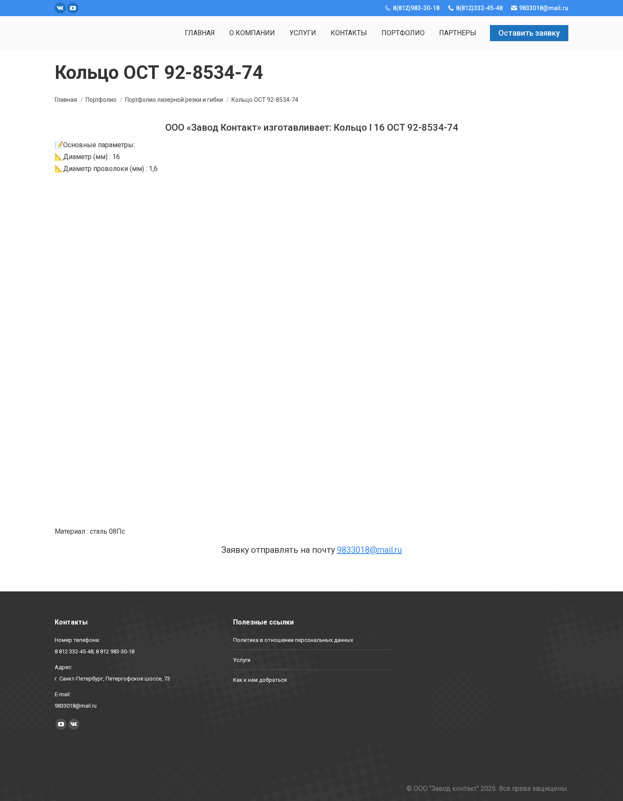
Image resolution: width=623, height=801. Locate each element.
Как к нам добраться (260, 680)
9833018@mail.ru (369, 550)
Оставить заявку (529, 32)
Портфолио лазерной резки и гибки (174, 99)
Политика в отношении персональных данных (293, 640)
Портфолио (101, 99)
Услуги (241, 660)
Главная (66, 99)
